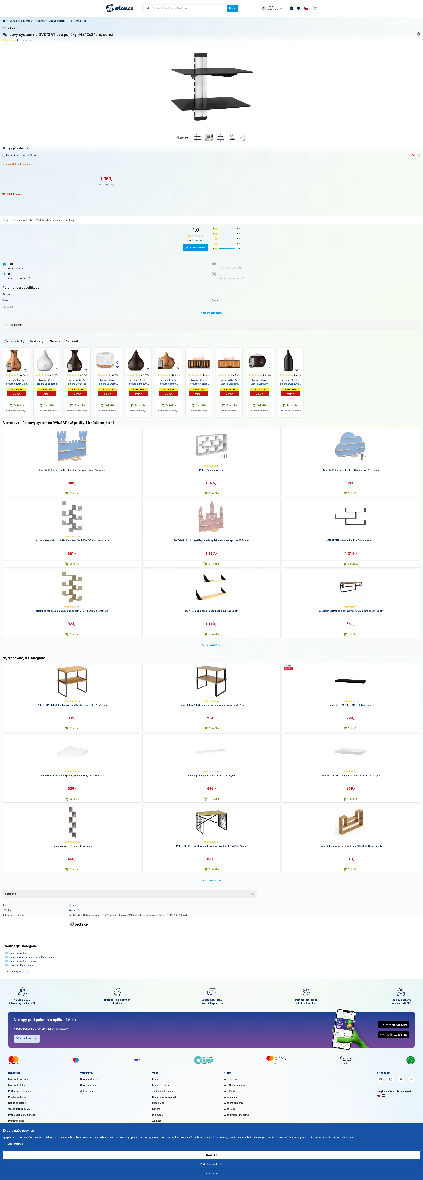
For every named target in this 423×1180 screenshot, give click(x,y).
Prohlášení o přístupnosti (21, 1115)
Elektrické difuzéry (16, 410)
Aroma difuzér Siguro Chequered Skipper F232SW (47, 382)
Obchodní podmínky (19, 1109)
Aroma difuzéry (138, 410)
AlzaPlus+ (229, 1091)
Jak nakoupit (87, 1091)
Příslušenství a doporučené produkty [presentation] (55, 220)
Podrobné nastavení (211, 1164)
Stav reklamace (88, 1085)
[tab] (6, 220)
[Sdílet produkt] (418, 34)
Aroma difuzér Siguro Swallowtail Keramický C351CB (290, 382)
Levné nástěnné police (22, 965)
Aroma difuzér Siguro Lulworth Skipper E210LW (107, 382)
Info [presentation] (6, 220)
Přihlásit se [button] (272, 9)
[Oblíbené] (299, 8)
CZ (383, 1095)
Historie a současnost (164, 1097)
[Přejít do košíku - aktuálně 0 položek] (315, 8)
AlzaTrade (229, 1109)
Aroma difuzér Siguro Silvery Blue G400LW (16, 382)
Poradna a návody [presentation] (22, 220)
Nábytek (40, 21)
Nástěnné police (78, 21)
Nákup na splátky (17, 1103)
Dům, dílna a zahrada (21, 21)
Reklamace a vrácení (19, 1091)
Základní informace (162, 1091)
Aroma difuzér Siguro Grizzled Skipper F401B (199, 382)
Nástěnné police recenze (23, 961)
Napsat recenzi (198, 247)
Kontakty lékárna (161, 1085)
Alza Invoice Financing (236, 1115)
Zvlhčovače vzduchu (47, 410)
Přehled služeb (16, 1120)
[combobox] (185, 8)
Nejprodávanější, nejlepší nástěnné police (32, 957)
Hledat (232, 8)
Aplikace (156, 1120)
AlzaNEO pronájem (234, 1085)
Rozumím (211, 1154)
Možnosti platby (16, 1085)
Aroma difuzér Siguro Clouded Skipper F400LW (229, 382)
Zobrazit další (209, 645)
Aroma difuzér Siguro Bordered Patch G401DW (77, 382)
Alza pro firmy (231, 1079)
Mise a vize (158, 1103)
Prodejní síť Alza (17, 1097)
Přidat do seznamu (15, 194)
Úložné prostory (57, 21)
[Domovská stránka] (3, 21)
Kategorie (10, 894)
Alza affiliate (230, 1097)
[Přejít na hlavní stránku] (119, 8)
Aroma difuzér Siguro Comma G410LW (168, 382)
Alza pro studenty (233, 1103)
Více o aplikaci (24, 1038)
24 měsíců (74, 910)
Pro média (158, 1115)
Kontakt (156, 1079)
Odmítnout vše (211, 1173)
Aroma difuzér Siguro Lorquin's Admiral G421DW (259, 382)
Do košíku (74, 493)
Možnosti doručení (18, 1079)
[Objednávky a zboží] (291, 8)
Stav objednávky (89, 1079)
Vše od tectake (10, 28)
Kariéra (156, 1109)
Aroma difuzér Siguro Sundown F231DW (138, 382)
